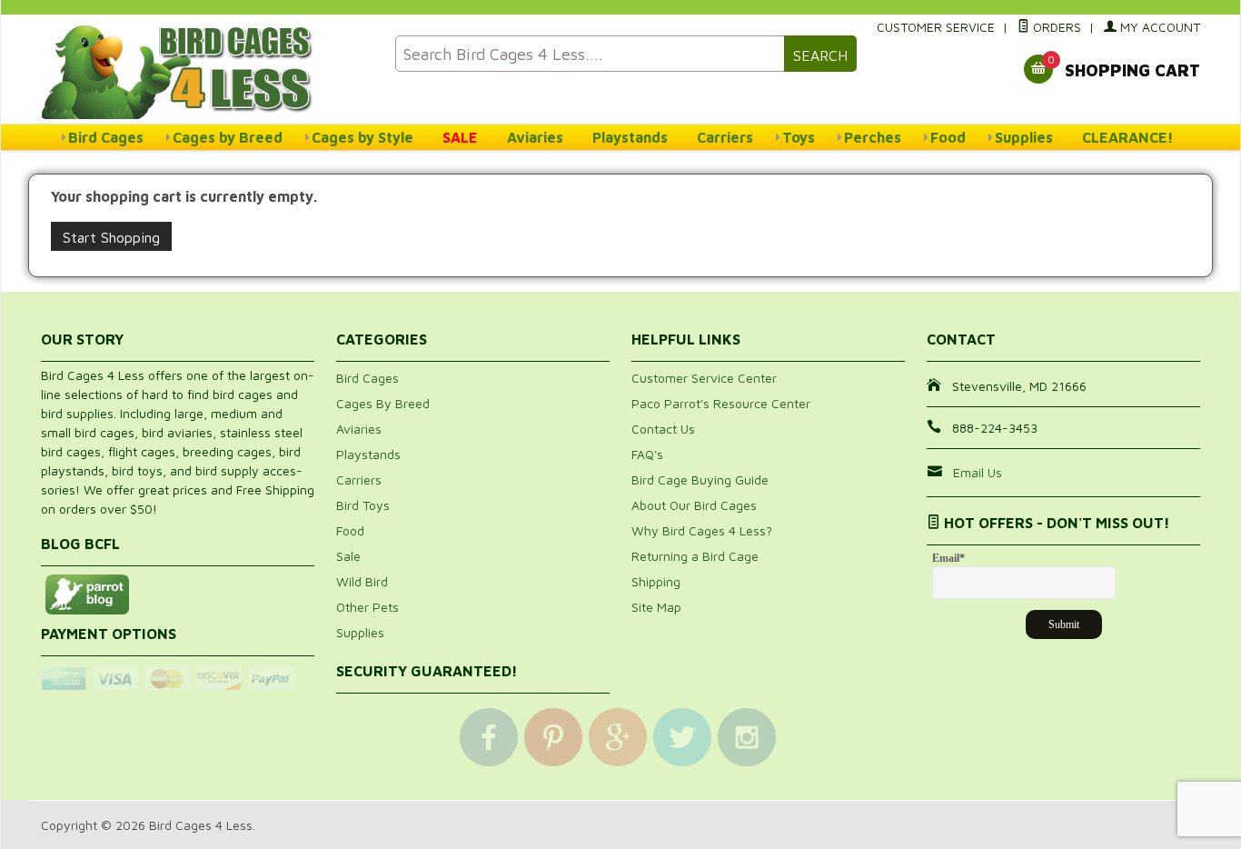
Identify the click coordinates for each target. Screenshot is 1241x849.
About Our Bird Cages (694, 505)
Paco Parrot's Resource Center (720, 403)
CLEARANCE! (1128, 137)
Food (948, 137)
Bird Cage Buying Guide (700, 479)
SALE (460, 137)
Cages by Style (362, 137)
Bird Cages (106, 137)
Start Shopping (111, 237)
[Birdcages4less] (207, 70)
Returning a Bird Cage (695, 556)
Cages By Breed (383, 403)
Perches (872, 137)
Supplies (1024, 137)
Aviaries (535, 137)
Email (948, 558)
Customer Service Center (704, 377)
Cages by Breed (228, 137)
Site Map (656, 606)
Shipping (655, 581)
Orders (1055, 27)
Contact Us (663, 428)
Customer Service (936, 27)
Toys (798, 137)
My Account (1158, 27)
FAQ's (647, 454)
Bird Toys (363, 505)
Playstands (630, 137)
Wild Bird (362, 581)
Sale (348, 556)
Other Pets (367, 606)
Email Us (977, 472)
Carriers (725, 137)
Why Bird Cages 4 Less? (701, 530)
